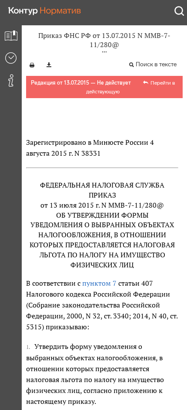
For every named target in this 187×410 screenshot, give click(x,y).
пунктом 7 (99, 283)
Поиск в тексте (156, 64)
